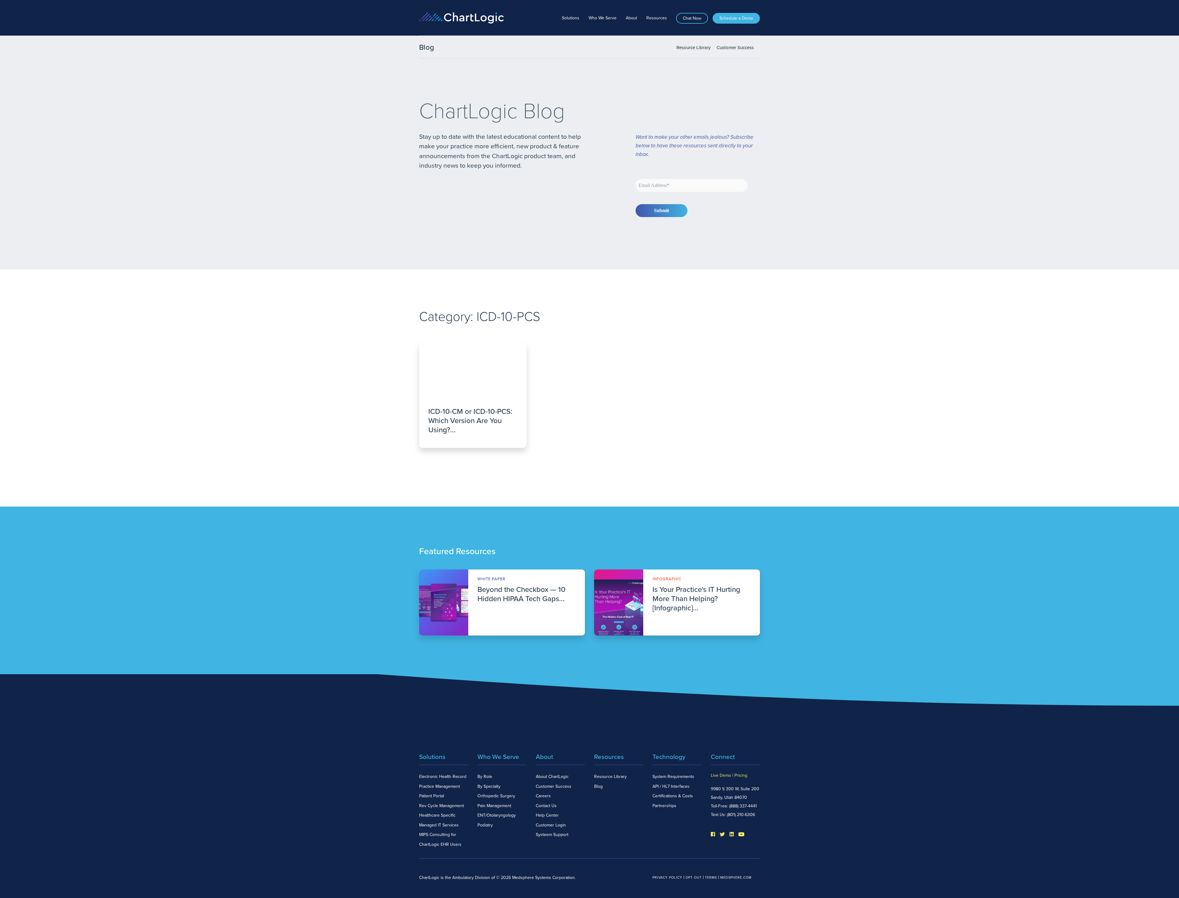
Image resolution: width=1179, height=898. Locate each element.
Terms (711, 878)
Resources (656, 18)
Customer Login (551, 825)
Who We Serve (603, 18)
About (631, 18)
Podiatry (485, 825)
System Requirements (673, 776)
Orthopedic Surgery (496, 796)
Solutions (570, 18)
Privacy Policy (667, 878)
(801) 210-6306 (741, 814)
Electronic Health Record (442, 776)
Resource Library (693, 47)
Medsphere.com (736, 878)
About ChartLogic (552, 776)
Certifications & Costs (672, 796)
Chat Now (692, 18)
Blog (598, 786)
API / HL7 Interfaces (671, 786)
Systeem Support (552, 834)
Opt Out (694, 878)
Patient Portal (431, 796)
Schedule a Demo (736, 18)
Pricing (740, 775)
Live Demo (721, 775)
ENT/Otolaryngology (496, 815)
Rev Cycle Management (441, 805)
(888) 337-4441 (743, 806)
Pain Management (494, 805)
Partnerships (664, 805)
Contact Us (546, 805)
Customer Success (735, 47)
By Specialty (488, 786)
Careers (543, 796)
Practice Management (439, 786)
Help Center (547, 815)
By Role (484, 776)
